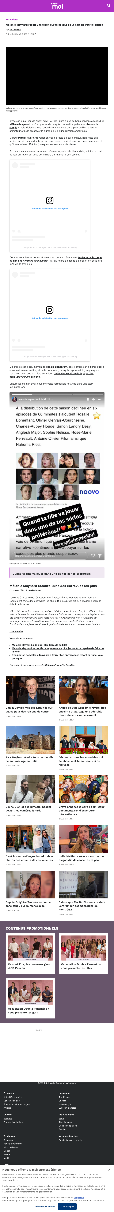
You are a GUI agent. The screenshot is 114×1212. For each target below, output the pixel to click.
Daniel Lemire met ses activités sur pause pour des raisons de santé (29, 709)
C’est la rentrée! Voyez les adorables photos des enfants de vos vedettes (30, 858)
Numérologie (65, 1104)
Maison (7, 1150)
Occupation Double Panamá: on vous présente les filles (81, 966)
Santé (61, 1118)
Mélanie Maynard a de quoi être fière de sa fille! (39, 644)
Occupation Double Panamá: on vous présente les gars (28, 1010)
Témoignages (65, 1122)
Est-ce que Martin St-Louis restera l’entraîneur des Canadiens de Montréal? (82, 906)
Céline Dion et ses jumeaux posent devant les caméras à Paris (28, 808)
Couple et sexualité (68, 1125)
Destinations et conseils (70, 1140)
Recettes (8, 1118)
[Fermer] (109, 1169)
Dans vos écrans (12, 1100)
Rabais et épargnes (13, 1143)
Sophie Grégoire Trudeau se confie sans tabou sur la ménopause (28, 904)
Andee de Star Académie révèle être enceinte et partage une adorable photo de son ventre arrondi (82, 711)
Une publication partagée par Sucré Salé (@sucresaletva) (50, 247)
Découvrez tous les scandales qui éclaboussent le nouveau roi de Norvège (81, 761)
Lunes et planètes (67, 1107)
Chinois (62, 1100)
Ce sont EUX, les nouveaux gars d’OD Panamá (29, 966)
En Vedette (12, 19)
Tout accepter (67, 1206)
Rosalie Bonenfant (56, 366)
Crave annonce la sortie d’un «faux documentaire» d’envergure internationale (81, 810)
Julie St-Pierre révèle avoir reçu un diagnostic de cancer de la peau (82, 858)
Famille (62, 1129)
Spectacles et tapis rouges (17, 1104)
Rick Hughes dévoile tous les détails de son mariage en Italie (29, 759)
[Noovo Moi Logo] (57, 6)
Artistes (7, 1107)
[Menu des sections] (5, 6)
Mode (6, 1158)
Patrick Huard (26, 137)
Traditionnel (64, 1097)
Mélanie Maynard (20, 124)
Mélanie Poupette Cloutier (59, 665)
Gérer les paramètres (45, 1206)
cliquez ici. (79, 1197)
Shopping (8, 1140)
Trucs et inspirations (13, 1122)
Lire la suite (16, 631)
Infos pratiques (11, 1147)
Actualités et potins (13, 1097)
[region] (57, 1188)
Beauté (7, 1154)
